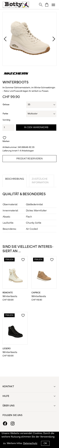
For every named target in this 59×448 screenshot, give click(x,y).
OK (45, 443)
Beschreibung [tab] (14, 179)
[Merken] (23, 261)
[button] (53, 5)
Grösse (6, 105)
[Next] (51, 39)
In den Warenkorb (36, 127)
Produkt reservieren (29, 159)
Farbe (5, 114)
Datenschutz (30, 443)
